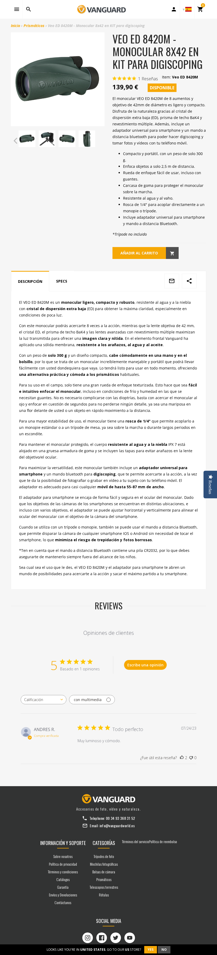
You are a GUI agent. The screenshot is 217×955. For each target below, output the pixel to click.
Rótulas (104, 894)
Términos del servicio (135, 841)
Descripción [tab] (30, 281)
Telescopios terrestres (104, 887)
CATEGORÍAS (104, 842)
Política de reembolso (163, 841)
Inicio (15, 25)
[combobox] (43, 699)
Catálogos (63, 879)
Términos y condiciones (63, 871)
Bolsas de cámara (103, 871)
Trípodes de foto (104, 856)
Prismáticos (34, 25)
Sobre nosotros (63, 856)
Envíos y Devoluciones (63, 894)
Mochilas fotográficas (104, 864)
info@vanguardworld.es (117, 825)
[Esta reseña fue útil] (182, 758)
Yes (150, 949)
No (164, 949)
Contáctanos (63, 902)
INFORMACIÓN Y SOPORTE (63, 842)
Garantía (63, 887)
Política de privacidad (63, 864)
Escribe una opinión (145, 664)
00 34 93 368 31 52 (120, 818)
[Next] (99, 140)
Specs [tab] (61, 281)
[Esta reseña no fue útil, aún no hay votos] (191, 758)
